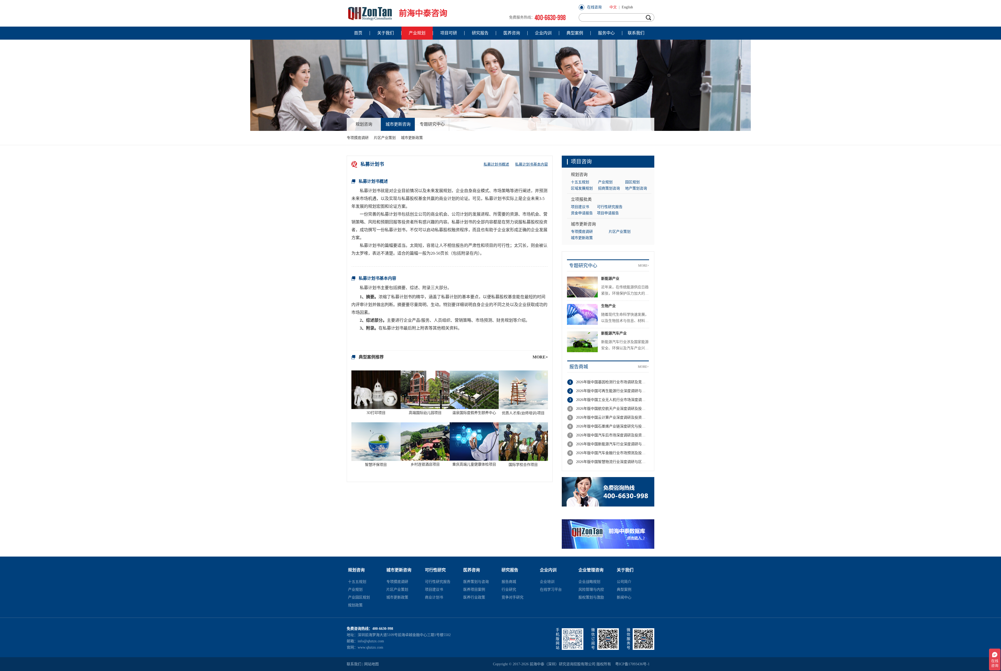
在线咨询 (594, 7)
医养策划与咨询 (476, 582)
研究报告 (510, 570)
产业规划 (605, 182)
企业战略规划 (589, 582)
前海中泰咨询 (423, 13)
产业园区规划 (359, 597)
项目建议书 (580, 207)
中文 (613, 7)
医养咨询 (471, 570)
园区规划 (632, 182)
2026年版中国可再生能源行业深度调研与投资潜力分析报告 (612, 391)
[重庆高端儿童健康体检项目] (474, 441)
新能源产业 (610, 278)
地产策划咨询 (636, 188)
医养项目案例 (474, 589)
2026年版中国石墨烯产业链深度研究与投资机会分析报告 (612, 426)
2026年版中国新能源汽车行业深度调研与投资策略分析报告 (612, 444)
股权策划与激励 (591, 597)
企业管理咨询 (590, 570)
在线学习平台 (551, 589)
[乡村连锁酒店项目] (425, 441)
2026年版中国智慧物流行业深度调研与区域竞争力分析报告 (612, 462)
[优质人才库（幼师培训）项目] (523, 389)
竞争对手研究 (512, 597)
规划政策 (355, 605)
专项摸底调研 (358, 138)
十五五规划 (580, 182)
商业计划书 (434, 597)
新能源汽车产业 (614, 333)
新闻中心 (624, 597)
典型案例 (624, 589)
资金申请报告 (582, 213)
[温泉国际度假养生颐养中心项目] (474, 389)
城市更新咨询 (398, 124)
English (627, 7)
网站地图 (371, 664)
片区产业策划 (385, 138)
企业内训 (548, 570)
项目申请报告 (608, 213)
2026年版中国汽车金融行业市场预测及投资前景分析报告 (612, 453)
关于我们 (625, 570)
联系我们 (354, 664)
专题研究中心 (432, 124)
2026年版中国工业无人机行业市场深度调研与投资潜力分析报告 (612, 400)
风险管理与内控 (591, 589)
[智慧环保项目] (376, 441)
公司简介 (624, 582)
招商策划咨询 (609, 188)
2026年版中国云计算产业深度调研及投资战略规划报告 (612, 417)
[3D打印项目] (376, 389)
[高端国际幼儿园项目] (425, 389)
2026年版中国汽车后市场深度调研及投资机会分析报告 (612, 435)
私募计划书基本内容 (531, 164)
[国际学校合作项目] (523, 441)
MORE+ (540, 357)
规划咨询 (364, 124)
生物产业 (608, 306)
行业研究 (509, 589)
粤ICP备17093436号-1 (632, 664)
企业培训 (547, 582)
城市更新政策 (412, 138)
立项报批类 (581, 199)
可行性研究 (435, 570)
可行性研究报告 (609, 207)
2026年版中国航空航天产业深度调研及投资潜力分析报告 (612, 409)
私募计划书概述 (496, 164)
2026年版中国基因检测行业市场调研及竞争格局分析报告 (612, 382)
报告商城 (578, 366)
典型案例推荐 (371, 357)
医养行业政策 (474, 597)
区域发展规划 (582, 188)
